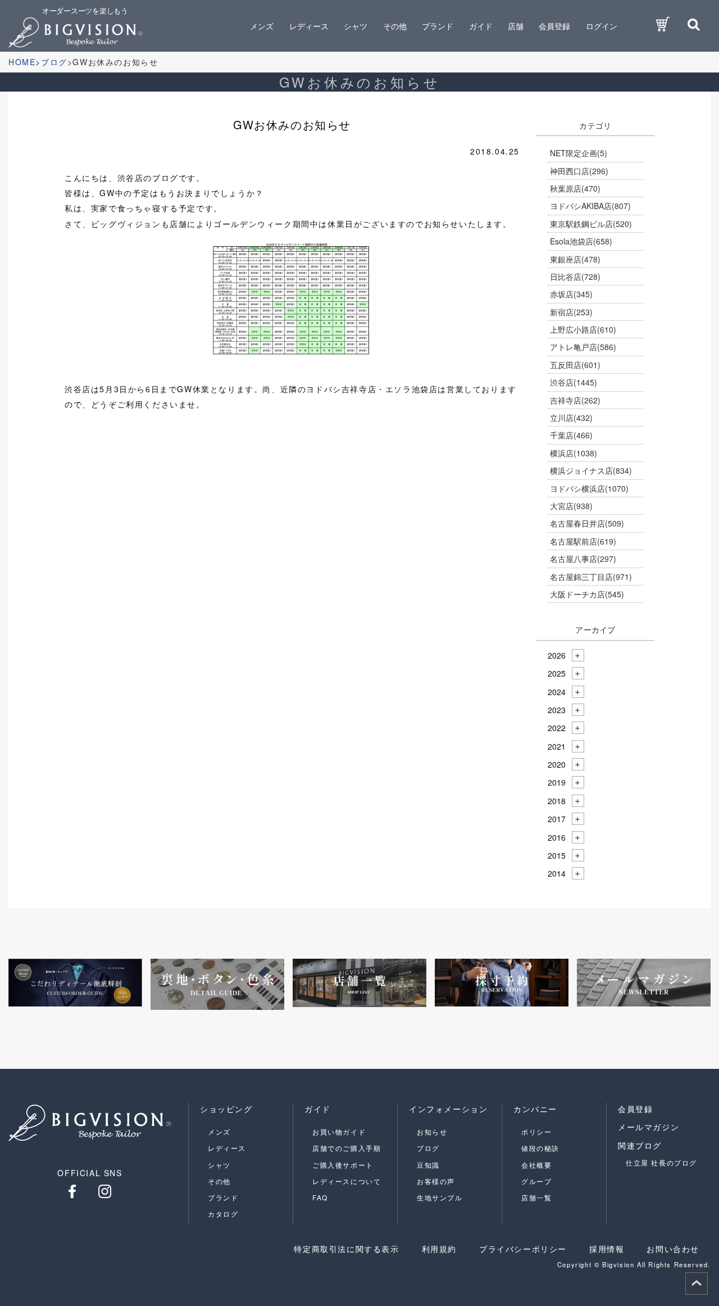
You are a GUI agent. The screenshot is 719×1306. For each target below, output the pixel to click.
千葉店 (571, 435)
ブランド (223, 1197)
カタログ (223, 1213)
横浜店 (573, 453)
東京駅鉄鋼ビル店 (591, 223)
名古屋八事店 (583, 558)
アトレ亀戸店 (583, 346)
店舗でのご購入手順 (346, 1148)
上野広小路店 (583, 329)
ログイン (601, 25)
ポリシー (536, 1131)
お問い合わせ (673, 1248)
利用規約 (439, 1248)
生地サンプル (440, 1197)
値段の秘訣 (540, 1148)
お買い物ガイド (339, 1131)
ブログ (428, 1148)
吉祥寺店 (575, 400)
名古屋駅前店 (583, 541)
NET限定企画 (578, 152)
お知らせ (432, 1131)
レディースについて (346, 1181)
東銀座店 (575, 259)
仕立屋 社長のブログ (661, 1162)
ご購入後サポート (343, 1164)
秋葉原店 (575, 188)
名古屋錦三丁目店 (591, 576)
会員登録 (554, 25)
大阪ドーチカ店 (587, 594)
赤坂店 (571, 294)
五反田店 (575, 364)
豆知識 (428, 1164)
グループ (536, 1181)
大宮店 (571, 505)
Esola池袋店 (581, 241)
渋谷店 (573, 382)
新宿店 (571, 312)
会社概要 (536, 1164)
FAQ (320, 1197)
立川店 (571, 417)
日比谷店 (575, 276)
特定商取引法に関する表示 (346, 1248)
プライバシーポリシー (523, 1248)
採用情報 (606, 1248)
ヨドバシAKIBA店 (590, 205)
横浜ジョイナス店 (591, 470)
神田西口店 (579, 170)
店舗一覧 (536, 1197)
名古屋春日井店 (587, 523)
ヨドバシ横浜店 (589, 488)
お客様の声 (436, 1181)
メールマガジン (648, 1126)
